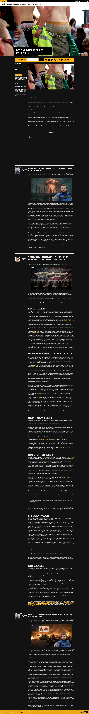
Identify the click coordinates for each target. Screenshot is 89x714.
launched (68, 343)
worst (29, 407)
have (54, 543)
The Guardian (68, 603)
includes (35, 423)
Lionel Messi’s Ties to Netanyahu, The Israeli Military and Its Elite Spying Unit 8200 (21, 82)
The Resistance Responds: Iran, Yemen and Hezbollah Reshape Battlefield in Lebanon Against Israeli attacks (21, 90)
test (40, 344)
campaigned (64, 524)
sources (52, 543)
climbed (67, 532)
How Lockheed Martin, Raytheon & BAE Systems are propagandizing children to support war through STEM (21, 78)
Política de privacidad (24, 712)
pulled (29, 531)
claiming (69, 507)
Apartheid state (45, 439)
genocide (54, 439)
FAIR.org (64, 603)
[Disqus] (51, 148)
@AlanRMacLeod (31, 605)
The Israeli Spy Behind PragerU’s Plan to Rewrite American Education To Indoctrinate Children (48, 258)
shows (44, 425)
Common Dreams (44, 604)
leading (56, 522)
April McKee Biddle (49, 117)
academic (47, 603)
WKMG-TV (42, 126)
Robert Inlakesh (24, 169)
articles (50, 603)
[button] (76, 1)
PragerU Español (68, 320)
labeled (53, 523)
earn (45, 320)
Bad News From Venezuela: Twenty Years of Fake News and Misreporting (44, 602)
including (36, 332)
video (51, 370)
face (51, 436)
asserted (31, 509)
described (67, 346)
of (45, 603)
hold (68, 575)
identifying (56, 325)
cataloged (57, 543)
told (40, 397)
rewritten (33, 335)
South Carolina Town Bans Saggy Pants (30, 51)
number (43, 603)
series (50, 421)
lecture (51, 378)
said (29, 487)
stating (37, 358)
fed (48, 389)
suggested (50, 508)
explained (60, 462)
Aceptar (85, 712)
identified (66, 477)
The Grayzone (30, 604)
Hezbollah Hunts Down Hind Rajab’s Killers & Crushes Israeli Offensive (20, 87)
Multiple (48, 543)
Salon (72, 603)
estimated (45, 311)
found (52, 580)
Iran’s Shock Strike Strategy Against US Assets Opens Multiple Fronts (50, 169)
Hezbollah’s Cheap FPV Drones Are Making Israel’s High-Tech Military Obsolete (20, 94)
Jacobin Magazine (36, 604)
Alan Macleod (24, 258)
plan (38, 557)
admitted (71, 458)
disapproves (44, 579)
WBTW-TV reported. (62, 99)
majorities (32, 573)
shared (63, 447)
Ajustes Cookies (80, 712)
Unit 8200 (46, 458)
